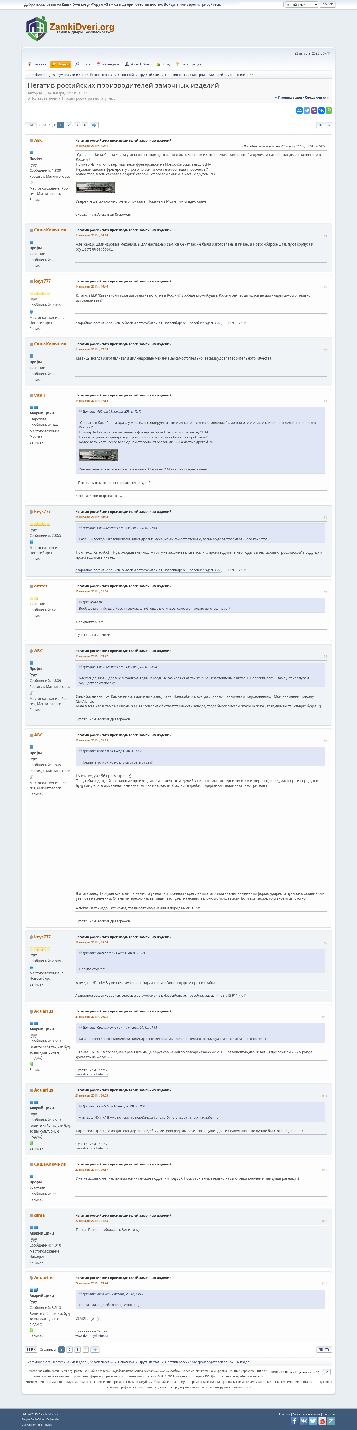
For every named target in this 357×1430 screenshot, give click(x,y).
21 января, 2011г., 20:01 (91, 1016)
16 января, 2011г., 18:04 (91, 942)
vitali (39, 395)
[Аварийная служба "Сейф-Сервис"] (32, 311)
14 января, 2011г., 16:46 (91, 286)
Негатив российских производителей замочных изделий (123, 140)
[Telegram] (307, 110)
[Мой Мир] (299, 110)
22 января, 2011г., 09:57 (91, 1169)
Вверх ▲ (329, 1414)
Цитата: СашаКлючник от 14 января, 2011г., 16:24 (120, 667)
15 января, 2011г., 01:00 (91, 591)
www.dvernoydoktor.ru (91, 1074)
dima (39, 1215)
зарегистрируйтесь (203, 4)
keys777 (42, 281)
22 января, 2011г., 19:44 (91, 1283)
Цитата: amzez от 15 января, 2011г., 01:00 (114, 953)
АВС (38, 140)
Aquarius (43, 1011)
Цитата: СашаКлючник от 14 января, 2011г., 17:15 (120, 528)
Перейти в (279, 1371)
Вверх (31, 1349)
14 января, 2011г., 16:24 (91, 235)
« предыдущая (288, 97)
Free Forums (44, 1424)
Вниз (31, 125)
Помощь (284, 1414)
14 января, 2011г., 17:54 (91, 400)
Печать (324, 125)
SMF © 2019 (30, 1414)
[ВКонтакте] (321, 110)
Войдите (171, 4)
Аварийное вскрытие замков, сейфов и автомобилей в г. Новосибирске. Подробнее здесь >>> (148, 323)
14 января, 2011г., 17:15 (91, 349)
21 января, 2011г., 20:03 (91, 1095)
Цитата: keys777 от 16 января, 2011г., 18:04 (114, 1106)
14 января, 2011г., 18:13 (91, 517)
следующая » (317, 97)
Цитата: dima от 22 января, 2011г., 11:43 (113, 1294)
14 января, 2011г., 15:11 (91, 146)
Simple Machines (50, 1414)
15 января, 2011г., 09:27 (91, 656)
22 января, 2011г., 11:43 (91, 1221)
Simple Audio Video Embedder (40, 1419)
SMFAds (27, 1424)
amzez (41, 586)
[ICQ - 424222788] (32, 1063)
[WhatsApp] (329, 110)
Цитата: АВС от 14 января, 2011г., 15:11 (112, 411)
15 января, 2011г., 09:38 (91, 740)
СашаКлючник (50, 230)
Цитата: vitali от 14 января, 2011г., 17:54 (112, 751)
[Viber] (314, 110)
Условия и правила (306, 1414)
